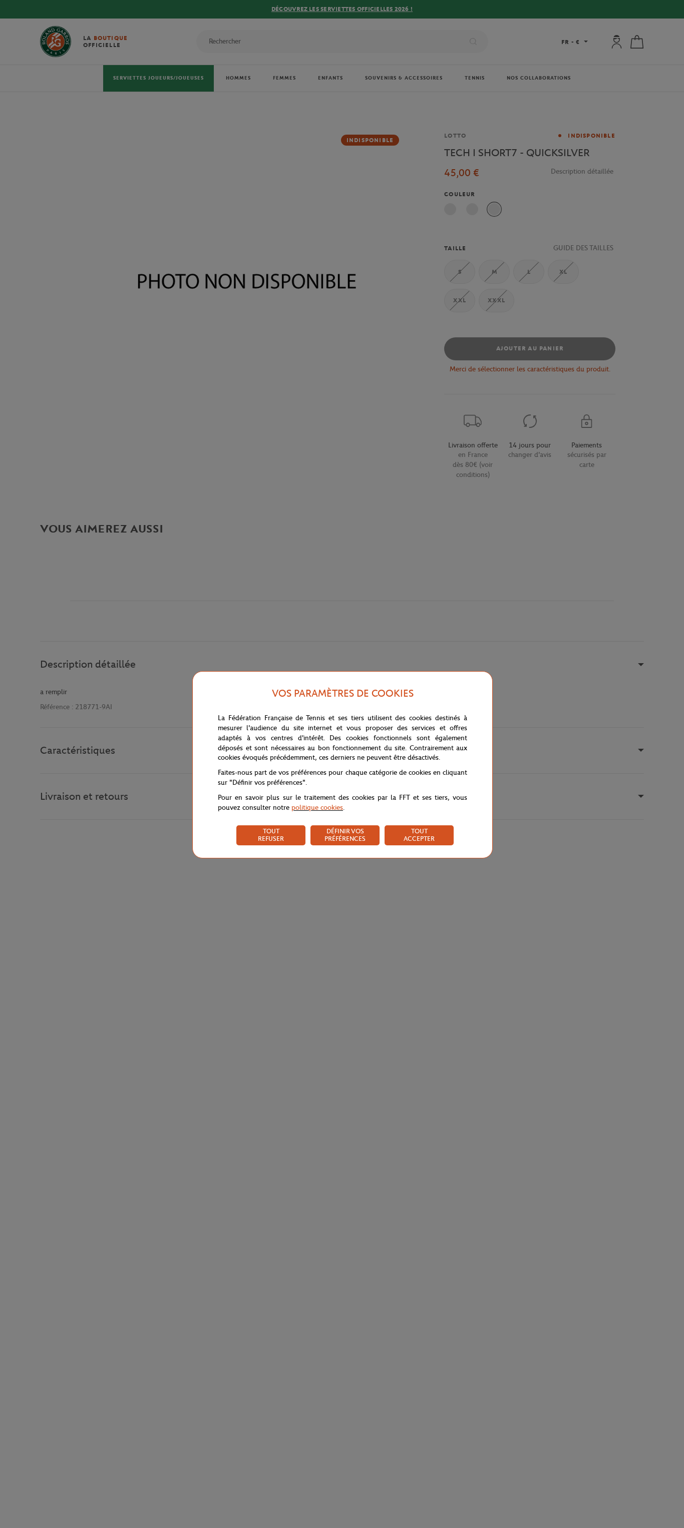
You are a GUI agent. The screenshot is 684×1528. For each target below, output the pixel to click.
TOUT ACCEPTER (419, 834)
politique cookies (317, 807)
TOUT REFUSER (271, 834)
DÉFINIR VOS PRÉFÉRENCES (345, 834)
